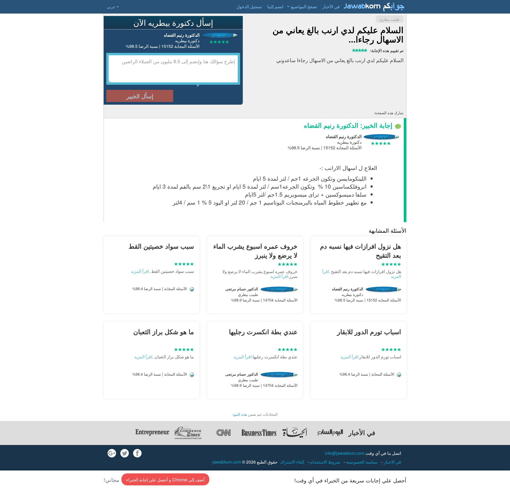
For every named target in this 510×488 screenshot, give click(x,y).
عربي (111, 6)
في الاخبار (391, 462)
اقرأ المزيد (279, 276)
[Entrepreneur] (152, 432)
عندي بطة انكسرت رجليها (263, 331)
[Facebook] (137, 453)
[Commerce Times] (188, 432)
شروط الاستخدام (324, 462)
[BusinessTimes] (259, 432)
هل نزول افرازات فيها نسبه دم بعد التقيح (360, 250)
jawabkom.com (226, 462)
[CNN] (223, 432)
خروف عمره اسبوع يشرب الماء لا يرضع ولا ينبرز (255, 250)
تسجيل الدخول (249, 6)
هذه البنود (239, 414)
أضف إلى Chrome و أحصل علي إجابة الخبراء (165, 480)
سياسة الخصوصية (361, 462)
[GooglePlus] (112, 453)
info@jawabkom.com (344, 453)
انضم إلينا (275, 6)
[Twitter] (124, 453)
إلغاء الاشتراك (292, 462)
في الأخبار (331, 6)
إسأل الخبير (139, 96)
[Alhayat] (294, 432)
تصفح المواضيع (304, 6)
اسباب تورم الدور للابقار (369, 331)
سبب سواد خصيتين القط (161, 246)
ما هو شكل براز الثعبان (163, 331)
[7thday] (330, 432)
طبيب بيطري (390, 19)
